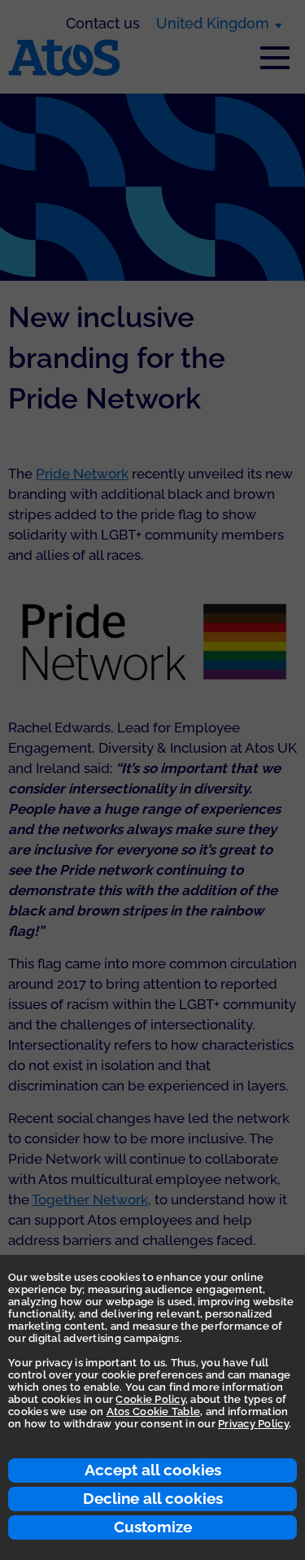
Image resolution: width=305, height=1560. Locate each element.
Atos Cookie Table (153, 1411)
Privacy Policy (253, 1424)
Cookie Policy (150, 1399)
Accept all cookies (153, 1470)
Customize (153, 1527)
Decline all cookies (153, 1498)
